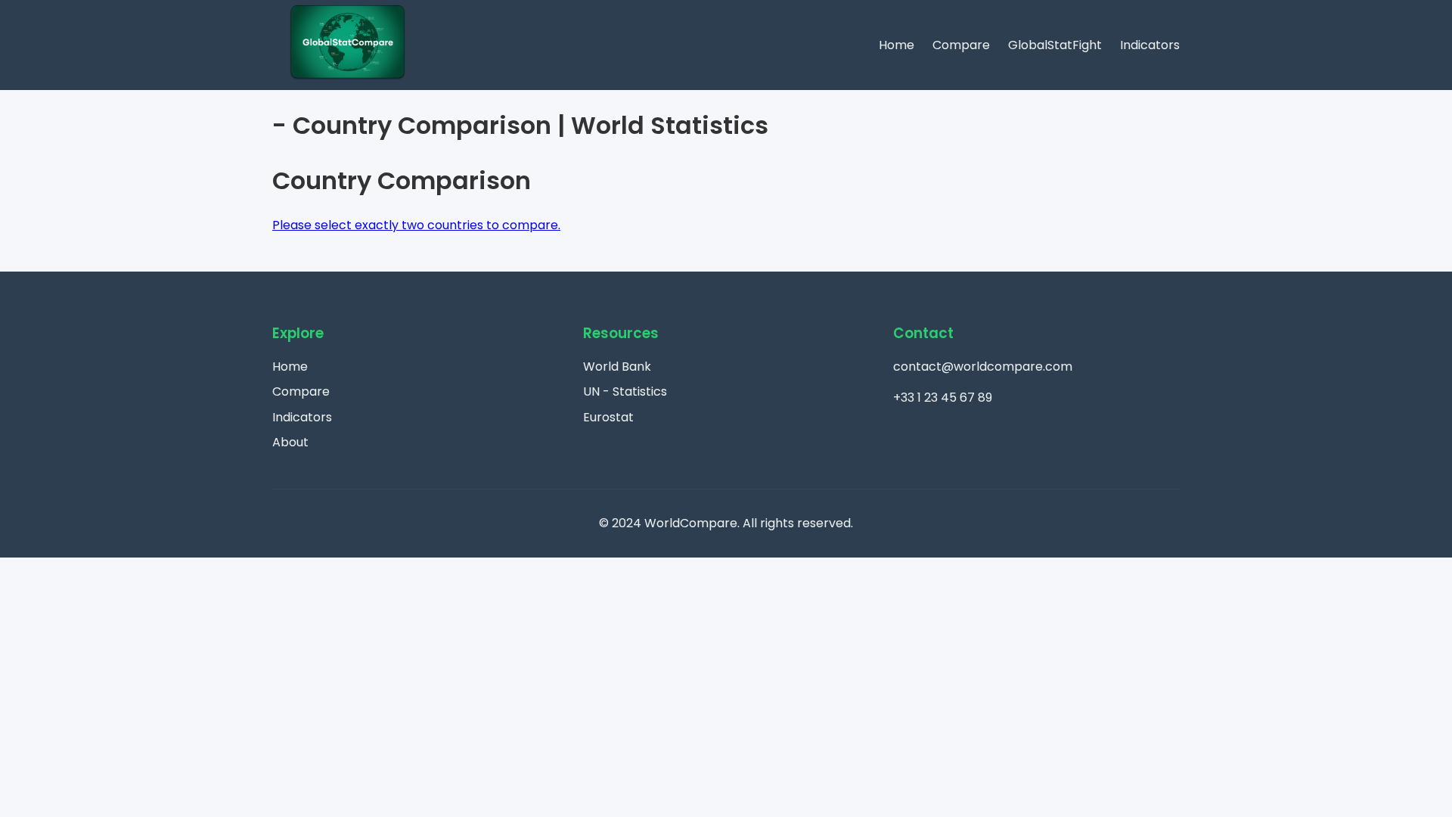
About (290, 442)
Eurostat (608, 417)
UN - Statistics (625, 391)
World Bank (617, 366)
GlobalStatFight (1055, 45)
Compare (961, 45)
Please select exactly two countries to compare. (416, 225)
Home (896, 45)
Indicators (1150, 45)
